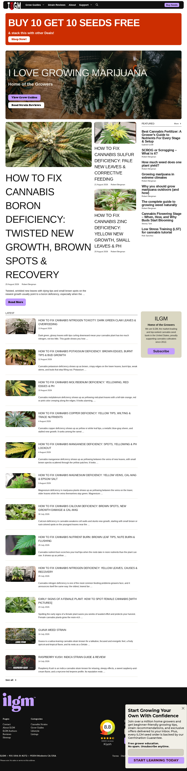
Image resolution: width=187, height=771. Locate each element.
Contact (7, 724)
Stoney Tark (147, 223)
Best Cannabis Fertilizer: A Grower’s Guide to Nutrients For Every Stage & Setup (161, 136)
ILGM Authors (10, 731)
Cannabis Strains (39, 724)
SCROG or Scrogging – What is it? (159, 151)
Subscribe (161, 351)
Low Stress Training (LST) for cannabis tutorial (161, 230)
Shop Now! (19, 39)
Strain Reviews (56, 5)
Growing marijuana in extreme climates (158, 175)
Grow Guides (33, 5)
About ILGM (9, 727)
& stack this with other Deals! (31, 33)
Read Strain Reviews (26, 105)
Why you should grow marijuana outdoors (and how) (160, 189)
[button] (97, 4)
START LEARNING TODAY (153, 760)
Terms (115, 756)
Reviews (7, 734)
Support (84, 5)
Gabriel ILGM (147, 145)
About (72, 5)
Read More (15, 302)
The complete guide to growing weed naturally (159, 203)
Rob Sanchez (147, 236)
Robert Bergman (29, 284)
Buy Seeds (172, 5)
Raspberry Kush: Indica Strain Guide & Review (71, 657)
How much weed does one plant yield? (162, 163)
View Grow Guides (24, 97)
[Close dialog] (180, 708)
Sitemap (7, 737)
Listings (34, 734)
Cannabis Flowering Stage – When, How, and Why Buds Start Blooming (161, 217)
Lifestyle (35, 731)
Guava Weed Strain (52, 629)
